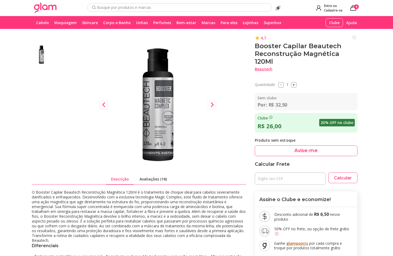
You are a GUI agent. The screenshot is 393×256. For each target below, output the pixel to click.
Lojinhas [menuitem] (250, 22)
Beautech (263, 68)
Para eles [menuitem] (229, 22)
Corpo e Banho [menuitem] (117, 22)
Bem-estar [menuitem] (186, 22)
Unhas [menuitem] (142, 22)
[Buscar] (94, 7)
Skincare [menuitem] (90, 22)
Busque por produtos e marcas (124, 7)
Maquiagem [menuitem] (65, 22)
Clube (262, 118)
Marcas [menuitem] (208, 22)
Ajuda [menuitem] (351, 22)
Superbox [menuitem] (272, 22)
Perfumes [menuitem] (162, 22)
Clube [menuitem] (334, 22)
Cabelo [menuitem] (42, 22)
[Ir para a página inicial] (45, 8)
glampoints (297, 243)
